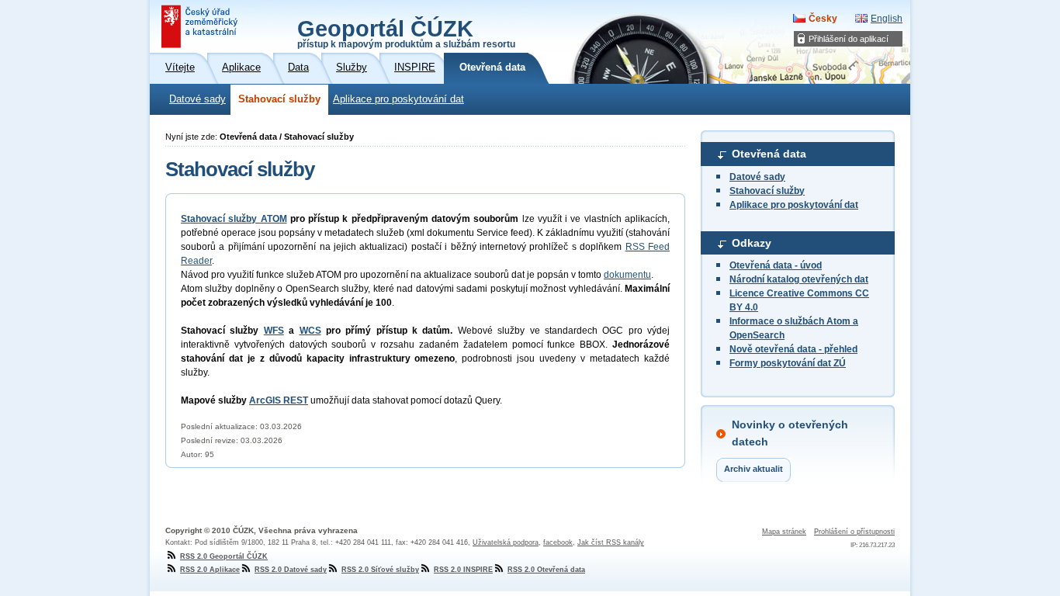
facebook (558, 542)
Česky (823, 18)
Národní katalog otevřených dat (798, 279)
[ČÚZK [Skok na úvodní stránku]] (201, 26)
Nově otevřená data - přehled (793, 349)
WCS (310, 330)
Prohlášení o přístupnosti (854, 531)
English (886, 18)
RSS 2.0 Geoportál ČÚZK (224, 556)
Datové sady (197, 99)
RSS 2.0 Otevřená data (546, 569)
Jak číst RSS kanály (610, 542)
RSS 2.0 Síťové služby (380, 569)
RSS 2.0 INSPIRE (463, 569)
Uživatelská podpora (506, 542)
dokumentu (627, 274)
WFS (274, 330)
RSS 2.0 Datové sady (291, 569)
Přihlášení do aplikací (849, 38)
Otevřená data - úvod (775, 265)
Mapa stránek (784, 531)
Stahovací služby (279, 99)
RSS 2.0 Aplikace (210, 569)
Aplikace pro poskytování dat (398, 99)
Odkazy (751, 243)
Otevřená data (769, 153)
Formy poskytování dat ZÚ (787, 363)
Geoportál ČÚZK (406, 32)
